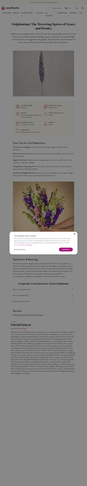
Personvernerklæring (26, 245)
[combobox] (74, 234)
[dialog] (43, 243)
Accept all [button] (66, 249)
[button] (19, 249)
